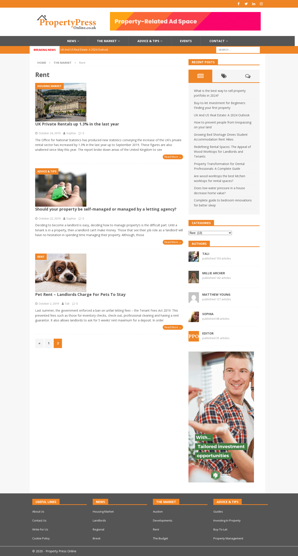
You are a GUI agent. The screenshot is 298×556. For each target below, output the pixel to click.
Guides (218, 511)
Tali (67, 303)
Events (186, 41)
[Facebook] (238, 4)
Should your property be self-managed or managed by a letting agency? (105, 209)
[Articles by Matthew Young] (193, 300)
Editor (208, 333)
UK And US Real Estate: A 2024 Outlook (222, 115)
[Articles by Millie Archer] (193, 281)
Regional (98, 529)
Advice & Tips (148, 41)
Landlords (99, 520)
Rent (156, 529)
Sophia (71, 133)
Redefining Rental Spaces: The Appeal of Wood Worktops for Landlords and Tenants (222, 152)
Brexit (96, 538)
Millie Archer (213, 273)
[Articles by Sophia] (193, 319)
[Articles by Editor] (193, 339)
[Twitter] (246, 4)
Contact (217, 41)
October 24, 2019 (49, 133)
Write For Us (40, 529)
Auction (158, 511)
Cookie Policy (41, 538)
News (71, 41)
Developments (162, 520)
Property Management (228, 538)
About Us (38, 511)
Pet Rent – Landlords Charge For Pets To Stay (80, 294)
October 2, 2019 (49, 303)
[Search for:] (238, 49)
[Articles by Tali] (193, 259)
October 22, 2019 (49, 218)
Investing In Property (227, 520)
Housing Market (103, 511)
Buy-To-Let (220, 529)
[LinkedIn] (254, 4)
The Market (107, 41)
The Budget (160, 538)
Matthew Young (216, 294)
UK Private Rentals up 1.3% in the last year (77, 124)
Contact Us (39, 520)
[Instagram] (261, 4)
